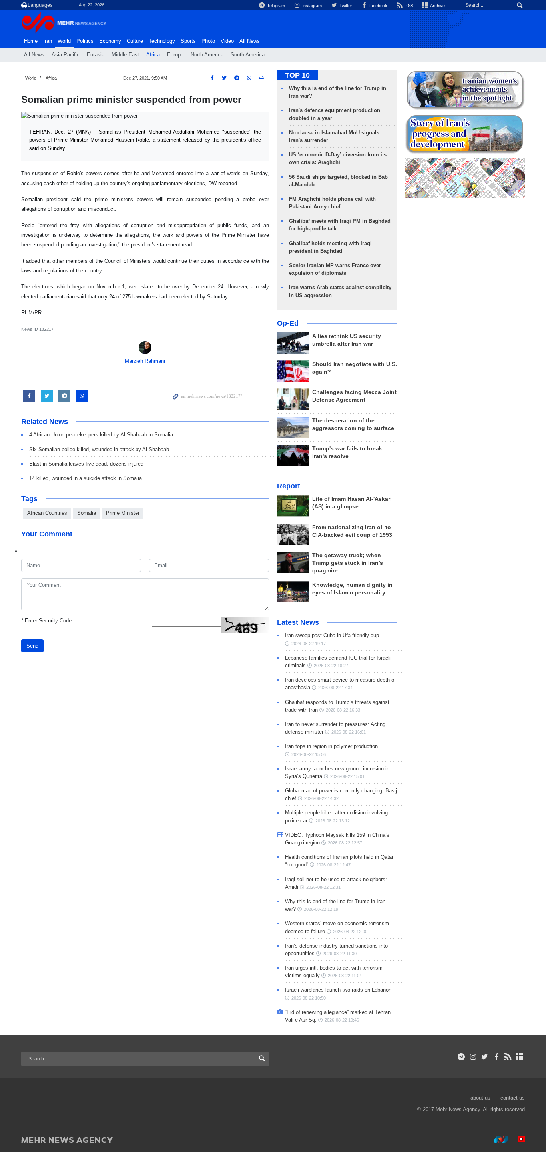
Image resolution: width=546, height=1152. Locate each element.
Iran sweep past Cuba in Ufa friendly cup (332, 635)
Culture (135, 41)
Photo (208, 41)
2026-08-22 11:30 (340, 953)
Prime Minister (122, 513)
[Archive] (520, 1057)
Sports (188, 41)
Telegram (275, 5)
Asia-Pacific (66, 55)
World (64, 41)
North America (207, 55)
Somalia (86, 513)
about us (480, 1098)
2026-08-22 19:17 (308, 643)
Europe (175, 55)
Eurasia (95, 55)
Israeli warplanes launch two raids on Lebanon (338, 990)
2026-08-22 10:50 (308, 998)
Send (32, 646)
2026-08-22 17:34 (335, 687)
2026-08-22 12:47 (333, 864)
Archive (437, 5)
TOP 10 (297, 75)
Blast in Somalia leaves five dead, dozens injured (86, 464)
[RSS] (508, 1057)
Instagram (311, 5)
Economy (110, 41)
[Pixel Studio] (517, 1139)
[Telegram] (461, 1057)
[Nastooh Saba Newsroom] (497, 1139)
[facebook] (496, 1057)
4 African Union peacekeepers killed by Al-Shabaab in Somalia (101, 435)
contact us (512, 1098)
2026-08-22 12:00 (350, 931)
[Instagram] (473, 1057)
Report (288, 486)
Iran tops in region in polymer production (331, 746)
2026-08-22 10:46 (342, 1020)
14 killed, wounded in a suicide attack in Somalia (85, 478)
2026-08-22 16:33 (343, 710)
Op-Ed (288, 323)
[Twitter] (485, 1057)
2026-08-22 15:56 (308, 754)
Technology (162, 41)
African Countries (47, 513)
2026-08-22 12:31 (323, 887)
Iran (47, 41)
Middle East (125, 55)
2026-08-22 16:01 (348, 732)
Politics (85, 41)
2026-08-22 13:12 (332, 820)
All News (34, 55)
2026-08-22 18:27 (331, 665)
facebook (377, 5)
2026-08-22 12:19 (321, 909)
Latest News (298, 622)
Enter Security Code (46, 621)
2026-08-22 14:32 (321, 798)
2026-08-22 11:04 (345, 975)
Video (227, 41)
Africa (153, 55)
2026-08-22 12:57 (345, 842)
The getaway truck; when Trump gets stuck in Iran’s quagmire (347, 563)
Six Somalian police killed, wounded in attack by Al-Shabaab (99, 449)
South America (248, 55)
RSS (408, 5)
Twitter (345, 5)
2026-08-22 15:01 (347, 776)
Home (31, 41)
